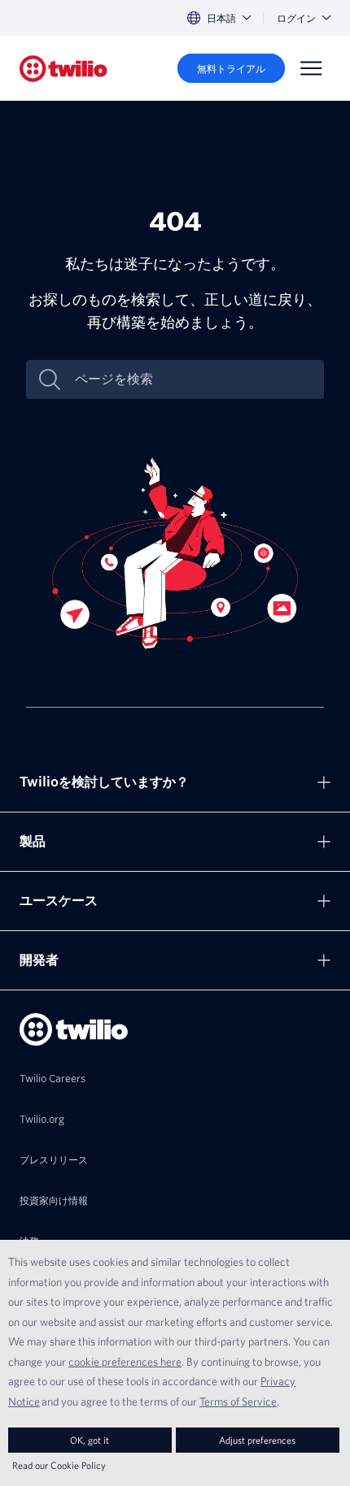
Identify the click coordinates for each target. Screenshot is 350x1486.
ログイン (296, 18)
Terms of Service (238, 1401)
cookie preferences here (125, 1361)
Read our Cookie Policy (59, 1465)
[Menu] (310, 68)
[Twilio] (63, 68)
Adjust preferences (257, 1440)
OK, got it (89, 1440)
